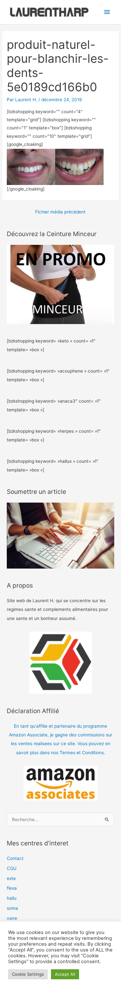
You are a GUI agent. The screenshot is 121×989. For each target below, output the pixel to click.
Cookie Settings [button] (28, 974)
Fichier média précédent (60, 211)
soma (12, 908)
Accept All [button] (65, 974)
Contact (15, 858)
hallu (11, 898)
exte (11, 878)
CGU (11, 868)
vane (12, 918)
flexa (12, 888)
